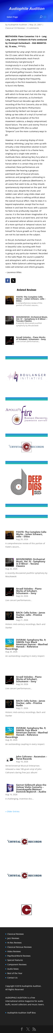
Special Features (15, 960)
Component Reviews (17, 964)
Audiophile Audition (17, 24)
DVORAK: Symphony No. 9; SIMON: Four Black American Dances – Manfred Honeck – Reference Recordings (26, 644)
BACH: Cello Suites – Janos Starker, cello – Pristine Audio (30, 615)
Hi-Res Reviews (14, 942)
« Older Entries (12, 811)
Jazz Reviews (13, 938)
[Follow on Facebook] (7, 280)
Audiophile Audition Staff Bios (21, 1012)
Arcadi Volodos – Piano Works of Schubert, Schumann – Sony (31, 338)
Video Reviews (14, 951)
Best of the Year (14, 973)
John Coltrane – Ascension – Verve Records (31, 757)
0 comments (33, 28)
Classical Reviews (15, 934)
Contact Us (12, 977)
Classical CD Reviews (15, 28)
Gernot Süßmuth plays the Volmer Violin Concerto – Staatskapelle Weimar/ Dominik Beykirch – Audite (31, 788)
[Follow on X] (13, 280)
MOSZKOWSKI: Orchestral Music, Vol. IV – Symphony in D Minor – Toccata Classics (32, 319)
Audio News (13, 968)
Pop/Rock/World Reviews (19, 955)
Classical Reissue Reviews (19, 947)
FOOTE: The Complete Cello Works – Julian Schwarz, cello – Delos (31, 298)
